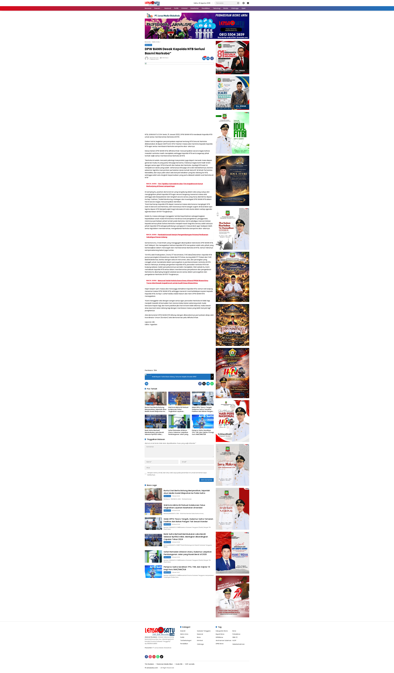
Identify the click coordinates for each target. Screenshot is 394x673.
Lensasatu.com (154, 57)
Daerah (183, 631)
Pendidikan (184, 644)
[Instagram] (150, 656)
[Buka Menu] (248, 3)
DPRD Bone (219, 644)
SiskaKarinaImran (239, 644)
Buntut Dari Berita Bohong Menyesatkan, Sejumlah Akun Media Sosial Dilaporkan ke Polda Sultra (155, 409)
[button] (238, 3)
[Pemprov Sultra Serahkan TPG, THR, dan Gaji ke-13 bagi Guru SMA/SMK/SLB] (203, 421)
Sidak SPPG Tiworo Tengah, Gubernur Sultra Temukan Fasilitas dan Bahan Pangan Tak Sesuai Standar (202, 409)
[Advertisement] (179, 348)
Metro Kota (148, 45)
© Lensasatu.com (151, 668)
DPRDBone (219, 637)
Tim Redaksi (149, 664)
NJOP (234, 640)
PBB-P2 (235, 637)
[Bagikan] (212, 58)
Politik (182, 637)
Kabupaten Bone (222, 631)
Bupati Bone (220, 634)
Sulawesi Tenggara (203, 631)
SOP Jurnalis (189, 664)
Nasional (200, 634)
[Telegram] (208, 383)
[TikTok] (161, 656)
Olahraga (200, 644)
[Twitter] (204, 383)
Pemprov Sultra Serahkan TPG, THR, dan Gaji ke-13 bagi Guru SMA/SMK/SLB (203, 432)
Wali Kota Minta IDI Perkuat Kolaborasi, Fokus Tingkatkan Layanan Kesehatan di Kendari (178, 409)
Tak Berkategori (185, 640)
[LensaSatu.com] (152, 3)
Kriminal (200, 640)
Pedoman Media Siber (165, 664)
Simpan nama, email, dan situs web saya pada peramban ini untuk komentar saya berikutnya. (177, 474)
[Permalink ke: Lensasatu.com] (147, 58)
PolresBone (236, 634)
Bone (199, 637)
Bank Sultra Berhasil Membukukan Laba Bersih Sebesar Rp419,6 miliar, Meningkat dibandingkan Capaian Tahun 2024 (154, 432)
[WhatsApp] (212, 383)
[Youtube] (154, 656)
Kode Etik (179, 664)
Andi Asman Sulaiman (223, 640)
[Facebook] (200, 383)
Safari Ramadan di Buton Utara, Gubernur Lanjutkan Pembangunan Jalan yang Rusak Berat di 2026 (178, 432)
